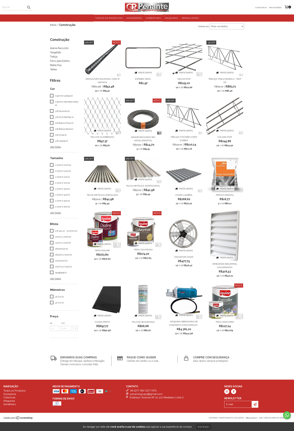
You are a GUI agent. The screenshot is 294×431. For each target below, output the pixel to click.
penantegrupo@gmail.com (146, 394)
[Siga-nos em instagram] (226, 391)
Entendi (203, 427)
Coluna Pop (224, 137)
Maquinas (171, 18)
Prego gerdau (225, 195)
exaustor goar (184, 257)
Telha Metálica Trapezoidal (143, 185)
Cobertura (153, 18)
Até (63, 323)
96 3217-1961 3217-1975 (143, 390)
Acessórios (134, 18)
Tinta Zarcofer (225, 322)
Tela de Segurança (143, 322)
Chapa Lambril (184, 195)
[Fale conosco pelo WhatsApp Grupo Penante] (287, 415)
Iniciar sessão (275, 8)
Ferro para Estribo (60, 61)
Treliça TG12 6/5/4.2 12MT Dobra (184, 139)
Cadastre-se (261, 8)
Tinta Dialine (102, 250)
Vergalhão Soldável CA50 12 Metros (102, 81)
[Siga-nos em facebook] (233, 391)
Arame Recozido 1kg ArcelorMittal (143, 139)
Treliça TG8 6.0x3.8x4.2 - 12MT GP (224, 81)
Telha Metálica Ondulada (102, 195)
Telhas (53, 69)
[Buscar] (28, 7)
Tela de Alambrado (102, 137)
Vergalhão (55, 52)
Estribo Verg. (143, 79)
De (51, 323)
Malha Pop (56, 65)
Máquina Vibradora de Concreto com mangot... (184, 323)
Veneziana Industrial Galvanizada (224, 266)
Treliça (53, 56)
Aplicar (75, 328)
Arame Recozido (59, 48)
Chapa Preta (102, 322)
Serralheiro (190, 18)
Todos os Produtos (108, 18)
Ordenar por (203, 26)
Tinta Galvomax (143, 249)
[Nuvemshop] (18, 419)
